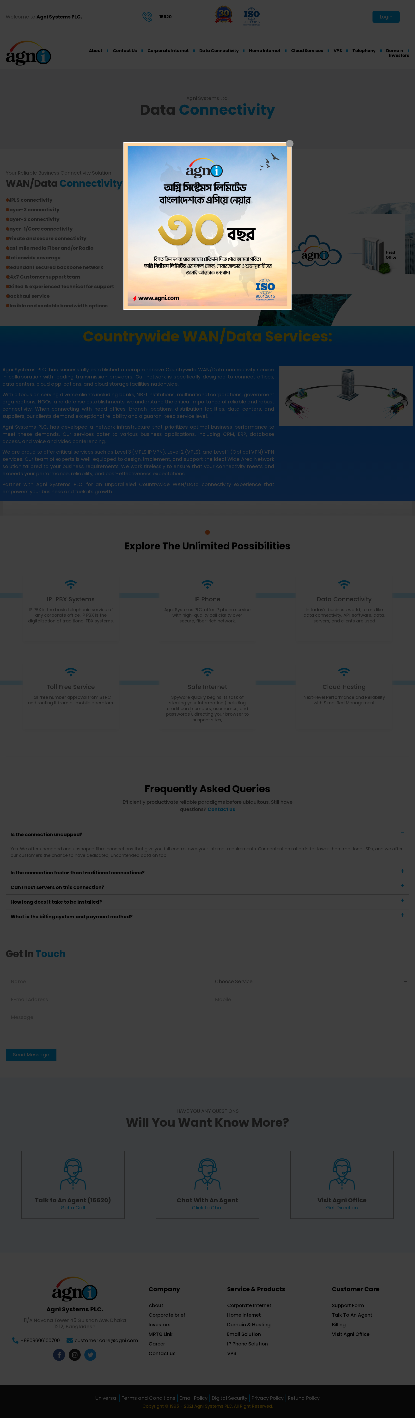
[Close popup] (289, 143)
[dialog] (207, 226)
